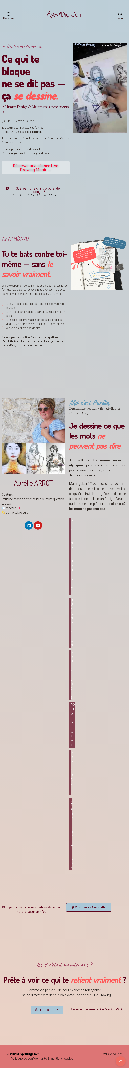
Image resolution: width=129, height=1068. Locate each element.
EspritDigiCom (29, 1054)
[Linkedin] (29, 525)
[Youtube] (38, 525)
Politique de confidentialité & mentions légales (42, 1058)
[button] (36, 167)
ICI (18, 508)
